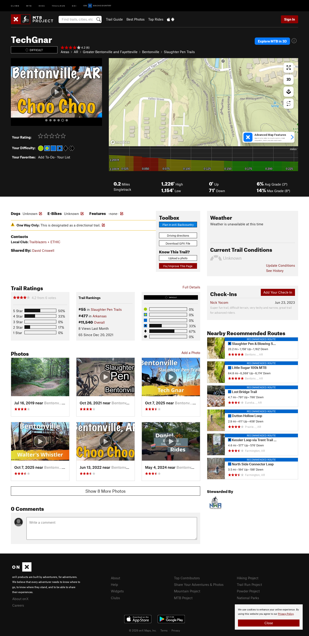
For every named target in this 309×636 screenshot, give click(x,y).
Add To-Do (46, 157)
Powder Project (248, 591)
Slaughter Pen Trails (179, 52)
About (115, 578)
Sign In (289, 19)
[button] (15, 92)
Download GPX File (178, 243)
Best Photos (135, 19)
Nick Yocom (219, 302)
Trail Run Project (249, 584)
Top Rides (155, 19)
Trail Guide (114, 19)
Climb (15, 5)
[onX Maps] (21, 570)
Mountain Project (187, 591)
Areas (65, 52)
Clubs (115, 598)
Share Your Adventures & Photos (198, 584)
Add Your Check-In (277, 292)
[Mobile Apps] (170, 19)
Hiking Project (247, 578)
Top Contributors (187, 578)
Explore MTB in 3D (272, 41)
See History (274, 271)
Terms (164, 630)
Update (280, 265)
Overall (99, 322)
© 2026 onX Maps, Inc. (143, 630)
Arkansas (100, 316)
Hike (42, 5)
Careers (18, 605)
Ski (74, 5)
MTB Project (183, 598)
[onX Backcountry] (97, 6)
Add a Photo (190, 353)
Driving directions (178, 235)
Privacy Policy (286, 613)
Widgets (117, 591)
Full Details (191, 287)
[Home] (34, 19)
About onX (20, 599)
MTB (29, 5)
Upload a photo (178, 258)
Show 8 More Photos (105, 491)
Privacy (175, 630)
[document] (268, 617)
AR (76, 52)
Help (114, 584)
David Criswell (43, 250)
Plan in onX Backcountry (178, 224)
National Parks (248, 598)
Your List (63, 157)
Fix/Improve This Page (178, 266)
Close (268, 623)
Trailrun (58, 5)
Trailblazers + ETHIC (44, 242)
